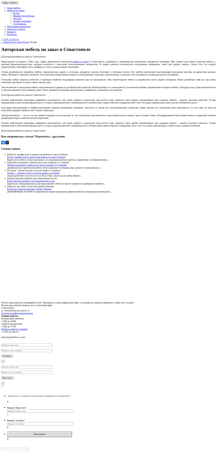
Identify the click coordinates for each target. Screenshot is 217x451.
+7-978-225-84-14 (9, 39)
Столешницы (19, 24)
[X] (7, 142)
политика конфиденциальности (17, 313)
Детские (17, 18)
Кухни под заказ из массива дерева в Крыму (29, 189)
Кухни (16, 13)
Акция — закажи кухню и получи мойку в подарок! (33, 173)
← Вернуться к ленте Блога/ (15, 42)
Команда (11, 32)
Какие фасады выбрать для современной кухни (31, 181)
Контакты (12, 34)
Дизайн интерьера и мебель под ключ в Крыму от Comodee (37, 165)
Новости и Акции (16, 29)
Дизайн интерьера (22, 21)
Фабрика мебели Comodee (14, 329)
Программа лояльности (19, 26)
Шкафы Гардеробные (24, 16)
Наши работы (14, 8)
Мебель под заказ (16, 10)
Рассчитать (39, 434)
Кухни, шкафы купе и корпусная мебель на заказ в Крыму (36, 157)
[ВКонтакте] (3, 142)
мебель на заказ (80, 61)
